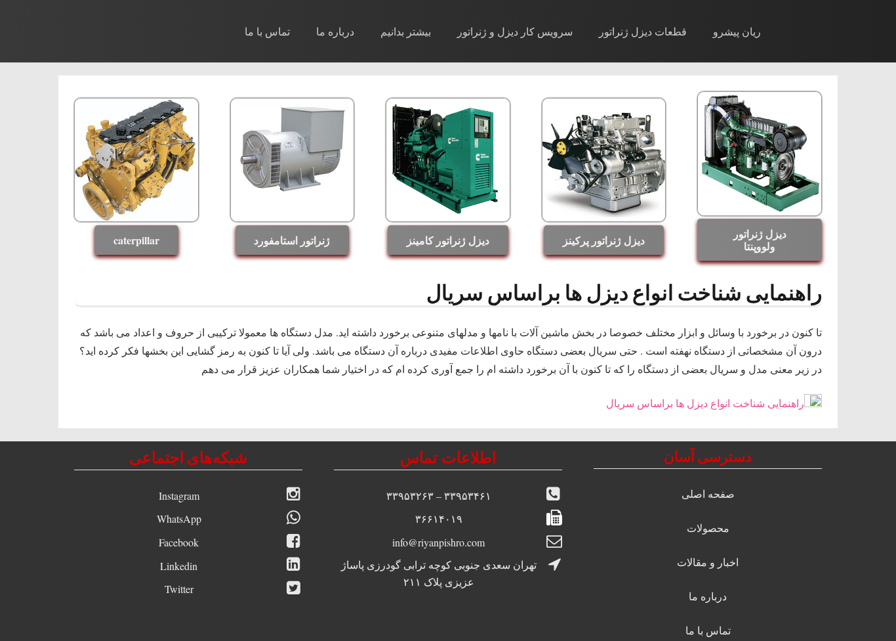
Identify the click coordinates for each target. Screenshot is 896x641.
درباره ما (708, 596)
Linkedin (178, 566)
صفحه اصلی (708, 493)
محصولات (708, 528)
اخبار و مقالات (708, 562)
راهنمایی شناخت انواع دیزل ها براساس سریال (705, 403)
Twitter (179, 589)
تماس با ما (708, 630)
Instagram (179, 495)
